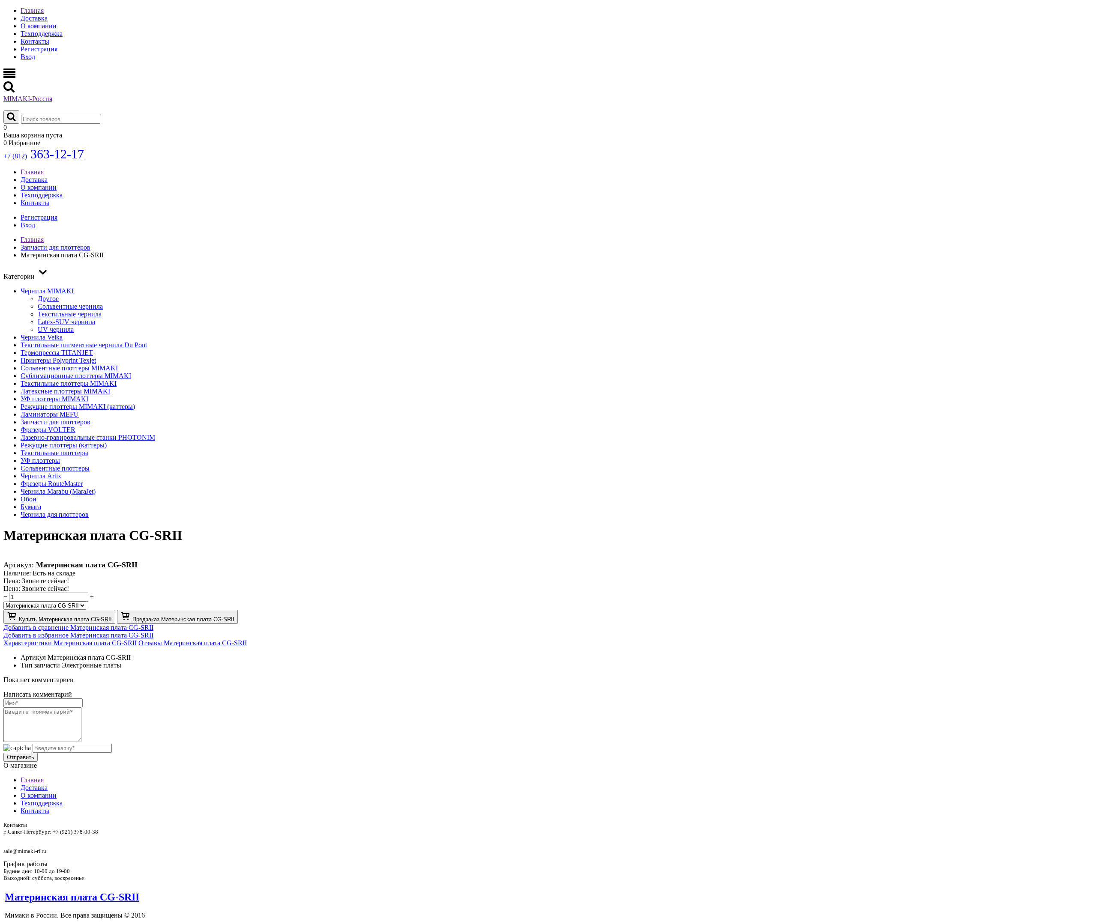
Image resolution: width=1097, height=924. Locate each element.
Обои (28, 499)
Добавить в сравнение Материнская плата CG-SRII (78, 627)
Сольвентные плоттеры (55, 468)
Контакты (35, 41)
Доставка (34, 18)
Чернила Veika (42, 337)
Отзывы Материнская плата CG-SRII (192, 643)
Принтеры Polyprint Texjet (58, 360)
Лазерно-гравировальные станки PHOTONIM (88, 437)
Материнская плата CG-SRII (72, 897)
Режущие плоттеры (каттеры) (64, 445)
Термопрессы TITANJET (57, 352)
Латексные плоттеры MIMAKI (65, 391)
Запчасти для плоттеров (55, 422)
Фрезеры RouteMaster (52, 483)
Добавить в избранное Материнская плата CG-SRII (78, 635)
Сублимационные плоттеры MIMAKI (76, 375)
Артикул (33, 657)
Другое (48, 298)
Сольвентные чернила (70, 306)
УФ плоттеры (40, 460)
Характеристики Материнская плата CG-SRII (70, 643)
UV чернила (56, 329)
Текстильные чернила (70, 314)
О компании (39, 26)
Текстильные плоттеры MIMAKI (69, 383)
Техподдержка (42, 33)
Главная (32, 10)
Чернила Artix (41, 476)
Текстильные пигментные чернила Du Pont (84, 345)
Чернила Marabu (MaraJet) (58, 491)
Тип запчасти (40, 665)
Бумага (31, 506)
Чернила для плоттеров (55, 514)
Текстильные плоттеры (54, 452)
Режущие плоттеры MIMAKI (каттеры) (78, 406)
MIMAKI (27, 98)
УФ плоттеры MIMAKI (54, 398)
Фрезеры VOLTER (48, 429)
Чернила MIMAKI (47, 291)
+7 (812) (43, 156)
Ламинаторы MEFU (50, 414)
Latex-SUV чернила (66, 321)
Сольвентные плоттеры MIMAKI (69, 368)
